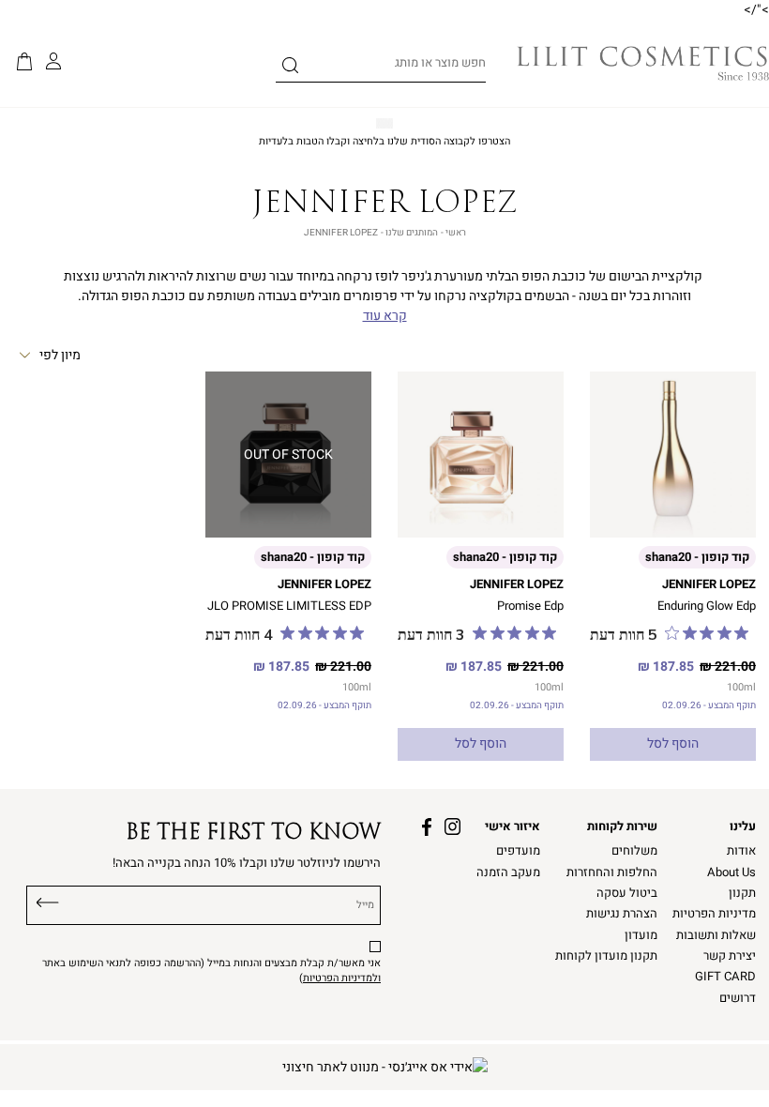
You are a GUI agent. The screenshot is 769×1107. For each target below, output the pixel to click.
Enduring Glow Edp (706, 606)
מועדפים (518, 850)
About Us (731, 872)
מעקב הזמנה (508, 872)
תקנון (742, 893)
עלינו (743, 826)
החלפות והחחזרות (611, 872)
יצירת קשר (729, 956)
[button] (24, 63)
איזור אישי (512, 826)
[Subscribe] (47, 901)
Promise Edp (530, 606)
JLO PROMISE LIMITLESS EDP (289, 606)
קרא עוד (385, 316)
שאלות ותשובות (716, 935)
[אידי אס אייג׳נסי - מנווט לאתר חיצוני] (385, 1067)
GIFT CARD (725, 976)
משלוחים (634, 850)
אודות (741, 850)
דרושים (737, 998)
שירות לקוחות (622, 826)
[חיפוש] (290, 68)
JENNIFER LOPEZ (709, 584)
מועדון (641, 935)
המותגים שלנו (411, 232)
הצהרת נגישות (621, 913)
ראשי (455, 232)
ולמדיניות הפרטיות (342, 978)
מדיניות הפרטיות (714, 913)
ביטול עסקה (626, 893)
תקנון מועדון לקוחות (606, 956)
